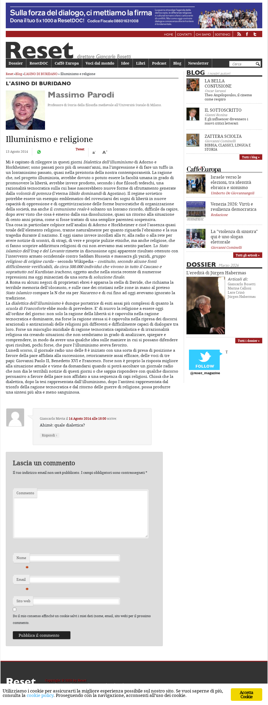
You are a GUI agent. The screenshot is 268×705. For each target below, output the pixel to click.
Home (168, 34)
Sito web (23, 601)
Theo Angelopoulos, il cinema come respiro (228, 97)
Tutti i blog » (251, 157)
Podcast (159, 63)
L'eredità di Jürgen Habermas (216, 273)
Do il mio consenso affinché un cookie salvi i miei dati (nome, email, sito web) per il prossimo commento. (82, 619)
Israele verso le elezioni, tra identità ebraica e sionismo (231, 182)
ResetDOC (39, 63)
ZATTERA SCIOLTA (223, 136)
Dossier (16, 63)
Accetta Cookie (246, 695)
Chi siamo (203, 34)
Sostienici (222, 34)
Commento (25, 493)
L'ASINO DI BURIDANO (41, 74)
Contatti (184, 34)
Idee (125, 63)
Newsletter (198, 63)
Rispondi (49, 435)
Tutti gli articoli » (248, 255)
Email (22, 580)
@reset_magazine (205, 373)
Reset (9, 74)
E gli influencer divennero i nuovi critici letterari (226, 121)
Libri (140, 63)
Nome (22, 559)
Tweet (80, 149)
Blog (177, 63)
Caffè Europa (67, 63)
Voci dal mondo (100, 63)
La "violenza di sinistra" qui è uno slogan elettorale (234, 237)
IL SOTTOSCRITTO (223, 110)
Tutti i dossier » (249, 341)
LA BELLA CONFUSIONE (218, 83)
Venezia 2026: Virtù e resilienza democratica (233, 206)
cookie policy (40, 695)
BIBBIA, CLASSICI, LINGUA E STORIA (228, 147)
